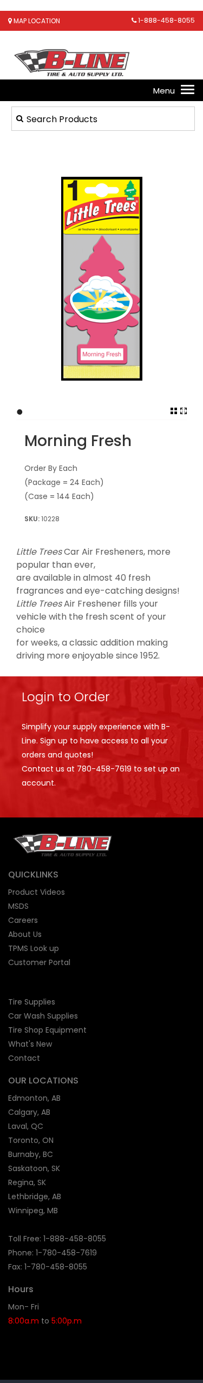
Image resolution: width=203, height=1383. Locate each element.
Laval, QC (25, 1126)
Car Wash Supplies (43, 1015)
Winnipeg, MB (33, 1210)
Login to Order (66, 697)
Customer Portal (39, 962)
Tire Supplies (31, 1001)
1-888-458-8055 (165, 20)
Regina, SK (27, 1182)
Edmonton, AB (34, 1098)
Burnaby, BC (30, 1154)
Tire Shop (25, 1030)
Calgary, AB (29, 1112)
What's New (30, 1044)
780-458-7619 (104, 768)
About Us (25, 934)
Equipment (66, 1030)
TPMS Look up (33, 948)
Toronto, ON (31, 1140)
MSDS (18, 906)
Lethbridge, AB (34, 1196)
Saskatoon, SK (34, 1168)
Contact (24, 1058)
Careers (23, 920)
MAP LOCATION (36, 20)
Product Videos (36, 892)
